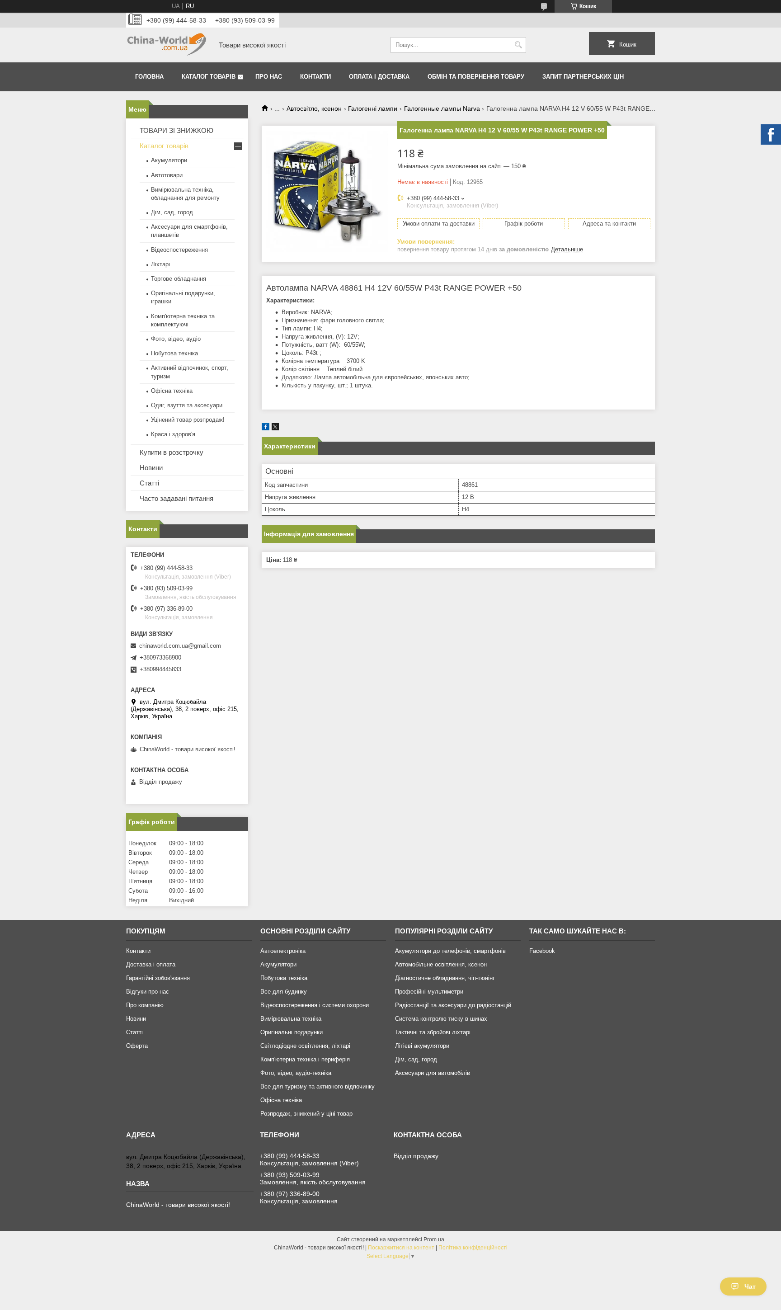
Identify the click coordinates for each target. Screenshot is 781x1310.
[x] (275, 428)
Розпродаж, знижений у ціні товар (306, 1113)
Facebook (542, 950)
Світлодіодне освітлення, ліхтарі (305, 1045)
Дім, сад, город (172, 212)
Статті (149, 483)
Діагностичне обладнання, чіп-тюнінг (445, 978)
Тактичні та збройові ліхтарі (432, 1032)
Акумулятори (169, 160)
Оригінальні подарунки (291, 1032)
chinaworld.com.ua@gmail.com (180, 645)
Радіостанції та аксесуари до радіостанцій (453, 1005)
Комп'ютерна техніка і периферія (305, 1059)
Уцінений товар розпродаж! (188, 419)
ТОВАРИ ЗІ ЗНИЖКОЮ (176, 130)
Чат (750, 1286)
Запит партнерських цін (583, 76)
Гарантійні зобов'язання (158, 978)
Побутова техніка (174, 353)
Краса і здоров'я (173, 434)
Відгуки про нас (147, 991)
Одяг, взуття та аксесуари (186, 405)
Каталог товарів (208, 76)
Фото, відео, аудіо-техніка (295, 1073)
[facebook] (265, 428)
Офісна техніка (172, 390)
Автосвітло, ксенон (314, 108)
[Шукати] (518, 45)
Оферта (137, 1045)
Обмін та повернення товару (476, 76)
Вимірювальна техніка (290, 1018)
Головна (149, 76)
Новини (151, 467)
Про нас (268, 76)
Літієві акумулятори (422, 1045)
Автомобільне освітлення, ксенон (441, 964)
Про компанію (145, 1005)
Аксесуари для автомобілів (432, 1073)
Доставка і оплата (150, 964)
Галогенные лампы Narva (442, 108)
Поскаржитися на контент (401, 1247)
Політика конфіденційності (473, 1247)
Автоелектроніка (283, 950)
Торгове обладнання (178, 278)
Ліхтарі (160, 264)
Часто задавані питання (176, 498)
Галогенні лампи (372, 108)
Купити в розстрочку (171, 452)
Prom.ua (433, 1239)
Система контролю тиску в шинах (441, 1018)
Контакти (315, 76)
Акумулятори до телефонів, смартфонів (450, 950)
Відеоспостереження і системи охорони (314, 1005)
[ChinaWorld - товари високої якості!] (166, 45)
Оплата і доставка (379, 76)
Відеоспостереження (179, 249)
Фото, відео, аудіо (176, 338)
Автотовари (167, 175)
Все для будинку (283, 991)
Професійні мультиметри (429, 991)
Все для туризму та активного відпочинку (317, 1086)
